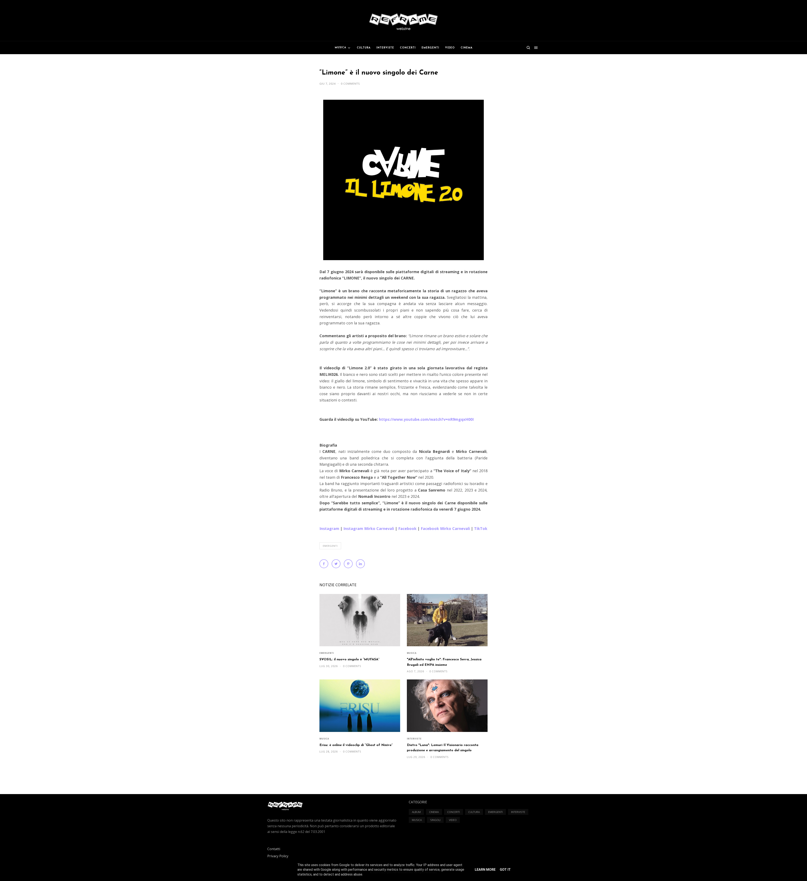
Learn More (485, 870)
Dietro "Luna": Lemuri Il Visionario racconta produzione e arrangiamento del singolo (442, 747)
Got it (505, 870)
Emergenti (330, 545)
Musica (412, 653)
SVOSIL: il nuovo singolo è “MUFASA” (349, 659)
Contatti (273, 849)
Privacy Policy (277, 856)
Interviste (414, 738)
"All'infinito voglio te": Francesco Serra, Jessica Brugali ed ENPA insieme (444, 662)
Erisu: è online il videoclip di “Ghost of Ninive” (356, 745)
